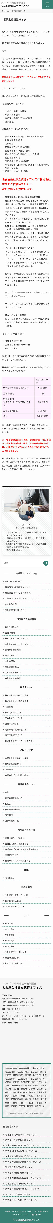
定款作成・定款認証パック (17, 729)
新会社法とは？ (12, 627)
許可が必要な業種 (13, 649)
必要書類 (9, 706)
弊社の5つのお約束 (13, 581)
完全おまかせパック (14, 718)
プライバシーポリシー (15, 906)
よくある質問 (11, 604)
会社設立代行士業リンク (16, 952)
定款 (7, 792)
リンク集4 (9, 940)
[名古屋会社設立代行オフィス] (15, 4)
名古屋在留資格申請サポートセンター (23, 1188)
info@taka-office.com (20, 1015)
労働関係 (9, 815)
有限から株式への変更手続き (17, 860)
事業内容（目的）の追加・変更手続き (21, 849)
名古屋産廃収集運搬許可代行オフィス (23, 1161)
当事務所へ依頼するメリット (17, 587)
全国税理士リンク (13, 957)
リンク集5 (9, 946)
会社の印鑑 (10, 661)
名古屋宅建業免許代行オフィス (20, 1183)
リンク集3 (9, 934)
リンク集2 (9, 929)
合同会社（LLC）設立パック (17, 775)
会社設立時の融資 (13, 678)
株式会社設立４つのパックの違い (19, 741)
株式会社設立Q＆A (13, 712)
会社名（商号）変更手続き (17, 843)
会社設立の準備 (12, 666)
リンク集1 (9, 923)
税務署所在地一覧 (13, 809)
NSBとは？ (10, 877)
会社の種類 (10, 632)
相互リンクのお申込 (14, 963)
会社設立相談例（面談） (16, 609)
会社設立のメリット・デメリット (19, 644)
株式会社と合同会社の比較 (17, 638)
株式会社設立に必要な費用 (17, 701)
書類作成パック (12, 723)
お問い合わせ (36, 1214)
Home (7, 1211)
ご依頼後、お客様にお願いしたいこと (21, 598)
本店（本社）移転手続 (15, 837)
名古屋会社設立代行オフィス (19, 1139)
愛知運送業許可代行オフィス (19, 1167)
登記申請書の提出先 (14, 798)
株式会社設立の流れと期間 (17, 695)
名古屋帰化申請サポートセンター (21, 1134)
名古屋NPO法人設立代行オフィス (21, 1150)
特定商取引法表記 (13, 900)
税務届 (8, 803)
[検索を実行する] (45, 563)
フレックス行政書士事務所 (17, 1194)
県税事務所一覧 (12, 820)
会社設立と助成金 (13, 672)
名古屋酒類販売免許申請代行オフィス (23, 1178)
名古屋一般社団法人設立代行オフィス (23, 1145)
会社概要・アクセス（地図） (17, 895)
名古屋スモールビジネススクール (21, 1199)
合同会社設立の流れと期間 (17, 758)
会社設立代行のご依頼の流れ (17, 592)
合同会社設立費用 (13, 763)
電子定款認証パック (14, 735)
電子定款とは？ (12, 655)
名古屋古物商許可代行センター (20, 1172)
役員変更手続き (12, 855)
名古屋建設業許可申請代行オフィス (22, 1156)
